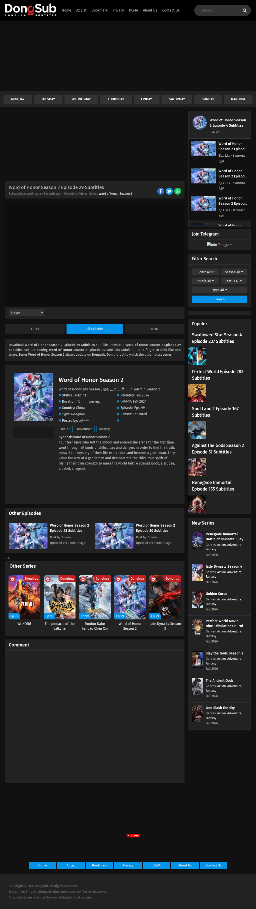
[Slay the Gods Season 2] (197, 666)
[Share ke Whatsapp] (178, 191)
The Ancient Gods (220, 680)
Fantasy (104, 429)
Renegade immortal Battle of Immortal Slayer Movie (226, 539)
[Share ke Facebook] (161, 191)
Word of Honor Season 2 (115, 193)
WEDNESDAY (81, 99)
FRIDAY (146, 99)
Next (154, 329)
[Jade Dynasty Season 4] (197, 580)
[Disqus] (94, 714)
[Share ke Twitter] (170, 191)
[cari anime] (244, 10)
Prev (35, 329)
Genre (204, 272)
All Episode (94, 329)
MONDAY (17, 99)
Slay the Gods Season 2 (224, 653)
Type (218, 290)
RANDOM (238, 99)
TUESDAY (48, 99)
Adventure (84, 429)
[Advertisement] (128, 56)
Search (220, 299)
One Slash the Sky (220, 708)
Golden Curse (216, 594)
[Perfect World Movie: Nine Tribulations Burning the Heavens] (197, 634)
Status (233, 281)
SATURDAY (177, 99)
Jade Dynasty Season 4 (224, 566)
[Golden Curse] (197, 607)
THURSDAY (116, 99)
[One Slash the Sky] (197, 721)
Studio (204, 281)
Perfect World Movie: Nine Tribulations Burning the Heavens (226, 626)
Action (65, 429)
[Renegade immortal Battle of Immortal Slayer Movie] (197, 547)
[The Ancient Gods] (197, 694)
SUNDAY (208, 99)
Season (232, 272)
